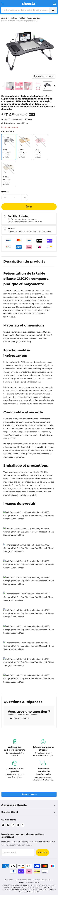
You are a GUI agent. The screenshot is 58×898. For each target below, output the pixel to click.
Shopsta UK (23, 891)
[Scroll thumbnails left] (3, 86)
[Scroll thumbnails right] (54, 86)
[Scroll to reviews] (29, 112)
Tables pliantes (33, 18)
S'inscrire (42, 852)
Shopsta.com (34, 891)
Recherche (8, 880)
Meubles (13, 18)
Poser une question (20, 718)
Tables (22, 18)
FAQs (21, 882)
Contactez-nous (32, 882)
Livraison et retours (23, 880)
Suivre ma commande (42, 880)
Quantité (4, 192)
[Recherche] (53, 10)
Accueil (4, 18)
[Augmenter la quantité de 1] (24, 197)
